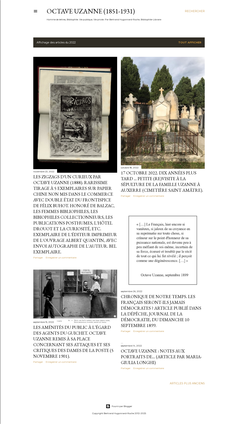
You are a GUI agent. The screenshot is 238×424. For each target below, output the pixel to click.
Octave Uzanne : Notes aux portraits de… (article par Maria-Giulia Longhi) (161, 356)
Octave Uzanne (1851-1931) (91, 11)
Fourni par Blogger (122, 406)
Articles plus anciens (187, 383)
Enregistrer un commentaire (61, 257)
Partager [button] (38, 257)
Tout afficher (189, 42)
